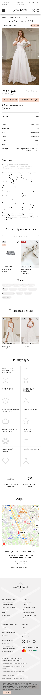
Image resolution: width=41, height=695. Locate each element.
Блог (23, 627)
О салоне (26, 599)
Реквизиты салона (29, 610)
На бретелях (34, 132)
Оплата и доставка (29, 615)
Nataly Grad (35, 124)
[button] (3, 56)
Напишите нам (27, 634)
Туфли (4, 612)
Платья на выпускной (8, 607)
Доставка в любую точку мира (10, 410)
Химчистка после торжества (10, 430)
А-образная (35, 136)
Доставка (5, 635)
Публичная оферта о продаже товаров (13, 678)
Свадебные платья (8, 602)
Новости (25, 624)
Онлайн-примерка (31, 449)
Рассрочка (5, 638)
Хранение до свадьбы (28, 390)
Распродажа (6, 615)
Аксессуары (6, 610)
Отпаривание (8, 389)
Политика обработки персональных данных (14, 663)
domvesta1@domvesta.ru (20, 568)
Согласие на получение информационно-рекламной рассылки (13, 674)
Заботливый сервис (7, 450)
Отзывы (25, 604)
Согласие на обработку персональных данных (13, 667)
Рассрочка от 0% (30, 409)
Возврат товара (28, 612)
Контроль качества (27, 430)
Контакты (25, 636)
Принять (7, 692)
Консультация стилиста (9, 624)
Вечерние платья (7, 604)
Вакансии (26, 618)
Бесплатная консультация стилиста (8, 371)
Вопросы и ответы (29, 607)
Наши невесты (27, 602)
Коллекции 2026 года (9, 599)
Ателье (25, 369)
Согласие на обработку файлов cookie (13, 671)
